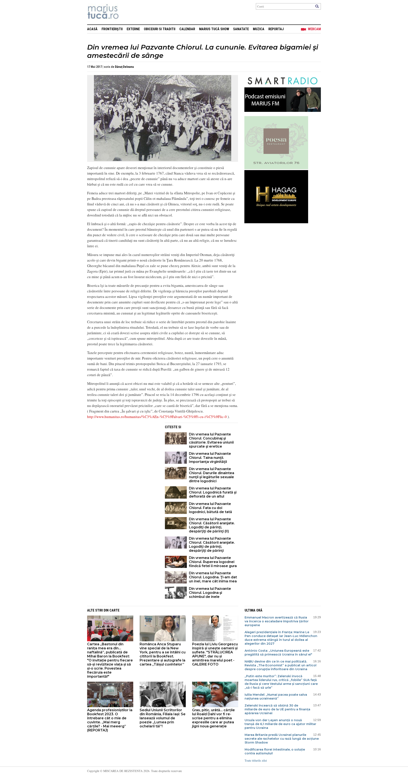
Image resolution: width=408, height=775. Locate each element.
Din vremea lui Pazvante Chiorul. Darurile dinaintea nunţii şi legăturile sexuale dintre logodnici (211, 475)
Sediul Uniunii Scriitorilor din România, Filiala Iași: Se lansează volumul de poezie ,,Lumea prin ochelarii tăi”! (163, 718)
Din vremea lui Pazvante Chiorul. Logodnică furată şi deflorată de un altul (213, 492)
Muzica (258, 29)
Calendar (187, 29)
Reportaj (276, 29)
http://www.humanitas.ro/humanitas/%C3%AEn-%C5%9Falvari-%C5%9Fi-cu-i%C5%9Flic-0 (157, 416)
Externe (133, 29)
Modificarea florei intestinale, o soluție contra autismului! (275, 751)
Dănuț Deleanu (124, 66)
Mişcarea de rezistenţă (126, 12)
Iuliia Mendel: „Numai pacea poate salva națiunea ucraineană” (276, 696)
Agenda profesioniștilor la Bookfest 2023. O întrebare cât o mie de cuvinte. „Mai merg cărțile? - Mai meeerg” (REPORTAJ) (109, 720)
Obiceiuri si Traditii (159, 29)
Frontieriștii (112, 29)
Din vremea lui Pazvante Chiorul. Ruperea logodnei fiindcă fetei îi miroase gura (213, 562)
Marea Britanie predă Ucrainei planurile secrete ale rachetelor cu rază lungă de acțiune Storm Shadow (282, 738)
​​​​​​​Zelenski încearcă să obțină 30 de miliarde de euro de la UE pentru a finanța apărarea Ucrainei (277, 709)
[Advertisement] (123, 452)
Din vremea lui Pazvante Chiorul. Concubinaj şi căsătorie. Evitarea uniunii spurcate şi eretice (211, 440)
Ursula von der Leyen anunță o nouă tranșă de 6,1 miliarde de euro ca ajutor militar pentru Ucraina (280, 724)
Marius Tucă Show (214, 29)
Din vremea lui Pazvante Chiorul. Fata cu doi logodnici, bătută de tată (210, 508)
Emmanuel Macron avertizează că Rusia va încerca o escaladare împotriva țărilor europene (277, 621)
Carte (114, 610)
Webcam (314, 29)
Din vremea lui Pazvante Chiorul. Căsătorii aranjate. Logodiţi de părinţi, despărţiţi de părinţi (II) (212, 525)
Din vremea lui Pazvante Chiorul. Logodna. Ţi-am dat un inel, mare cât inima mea (213, 577)
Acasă (92, 29)
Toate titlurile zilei (256, 760)
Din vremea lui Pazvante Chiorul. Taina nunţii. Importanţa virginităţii (210, 458)
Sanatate (241, 29)
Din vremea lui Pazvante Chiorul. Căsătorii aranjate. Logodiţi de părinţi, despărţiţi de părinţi (212, 544)
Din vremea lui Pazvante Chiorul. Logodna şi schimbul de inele (210, 593)
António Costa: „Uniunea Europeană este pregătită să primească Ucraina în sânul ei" (278, 652)
